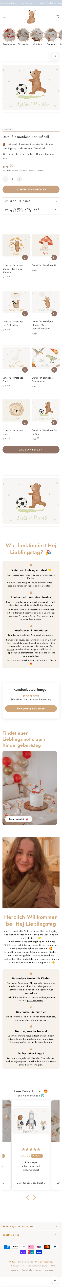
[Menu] (4, 16)
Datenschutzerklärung (37, 1265)
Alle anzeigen (31, 449)
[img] (31, 1149)
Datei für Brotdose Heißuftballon (12, 323)
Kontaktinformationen (31, 1270)
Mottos (30, 578)
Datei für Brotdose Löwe (12, 432)
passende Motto (35, 1000)
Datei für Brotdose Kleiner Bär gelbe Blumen (12, 269)
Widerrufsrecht (17, 1265)
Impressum (49, 1270)
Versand (15, 170)
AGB (53, 1265)
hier (37, 646)
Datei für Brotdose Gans (12, 379)
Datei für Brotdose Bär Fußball (44, 432)
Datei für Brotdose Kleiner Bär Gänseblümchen (42, 325)
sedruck (10, 649)
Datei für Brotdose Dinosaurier (42, 379)
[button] (49, 16)
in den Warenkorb (31, 189)
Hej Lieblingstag (26, 1261)
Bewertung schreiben (31, 708)
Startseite (7, 129)
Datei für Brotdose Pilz (45, 265)
